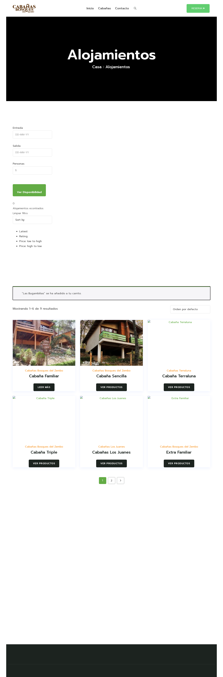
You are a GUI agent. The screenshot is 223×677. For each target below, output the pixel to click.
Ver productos (111, 387)
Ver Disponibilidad (29, 192)
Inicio (90, 8)
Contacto (122, 8)
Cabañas (104, 8)
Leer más (44, 387)
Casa (97, 67)
